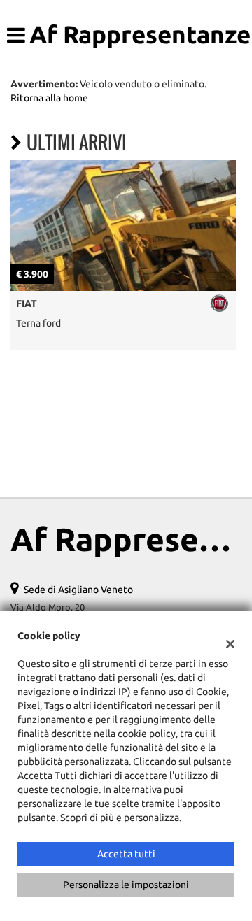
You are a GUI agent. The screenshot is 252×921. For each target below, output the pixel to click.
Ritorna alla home (49, 97)
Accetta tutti (126, 853)
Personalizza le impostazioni (126, 884)
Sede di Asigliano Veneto (78, 589)
